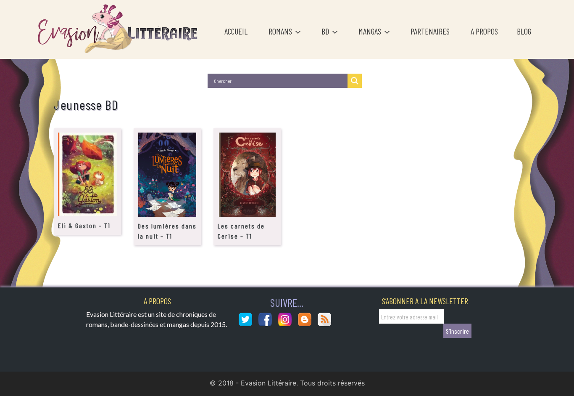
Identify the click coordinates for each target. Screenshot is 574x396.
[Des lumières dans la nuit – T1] (167, 174)
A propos (484, 31)
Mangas (370, 31)
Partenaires (430, 31)
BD (326, 31)
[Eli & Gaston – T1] (87, 174)
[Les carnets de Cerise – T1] (247, 174)
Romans (281, 31)
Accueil (236, 31)
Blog (524, 31)
